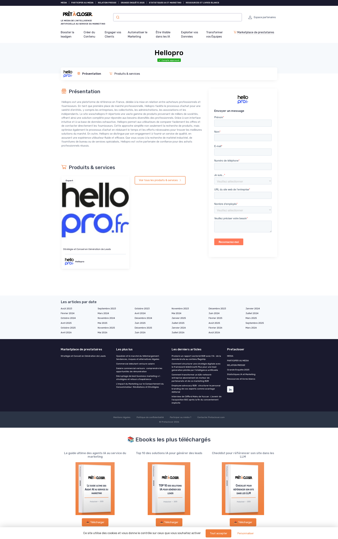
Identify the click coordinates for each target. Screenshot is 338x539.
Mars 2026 (251, 327)
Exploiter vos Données (189, 34)
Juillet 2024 (252, 313)
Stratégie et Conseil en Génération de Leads (87, 249)
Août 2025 (214, 323)
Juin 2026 (140, 332)
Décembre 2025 (143, 327)
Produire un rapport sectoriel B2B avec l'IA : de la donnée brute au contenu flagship (196, 357)
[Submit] (117, 17)
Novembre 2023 (180, 308)
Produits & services (127, 73)
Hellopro (79, 261)
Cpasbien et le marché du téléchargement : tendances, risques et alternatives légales (138, 357)
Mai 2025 (102, 323)
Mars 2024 (103, 313)
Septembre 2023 (107, 308)
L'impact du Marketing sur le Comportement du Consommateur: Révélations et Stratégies (140, 385)
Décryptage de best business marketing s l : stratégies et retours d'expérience (138, 377)
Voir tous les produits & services (159, 180)
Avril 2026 (66, 332)
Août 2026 (214, 332)
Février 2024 (67, 313)
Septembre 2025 (255, 323)
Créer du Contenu (89, 34)
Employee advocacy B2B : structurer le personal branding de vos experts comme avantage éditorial (196, 388)
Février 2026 (215, 327)
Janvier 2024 (253, 308)
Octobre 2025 (68, 327)
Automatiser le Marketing (137, 34)
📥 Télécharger (95, 522)
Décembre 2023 (217, 308)
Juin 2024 (214, 313)
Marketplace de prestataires (255, 32)
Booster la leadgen (67, 34)
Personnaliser (245, 533)
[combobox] (177, 17)
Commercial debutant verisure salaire (135, 364)
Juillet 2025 (178, 323)
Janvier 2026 (179, 327)
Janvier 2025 (179, 318)
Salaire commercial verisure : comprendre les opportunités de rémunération (139, 370)
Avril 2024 (140, 313)
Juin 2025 (140, 323)
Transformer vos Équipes (214, 34)
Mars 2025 (251, 318)
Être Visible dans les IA (163, 34)
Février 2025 (215, 318)
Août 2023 (66, 308)
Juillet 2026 (178, 332)
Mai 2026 (102, 332)
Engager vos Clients (113, 34)
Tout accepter (218, 533)
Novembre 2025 (106, 327)
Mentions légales (121, 417)
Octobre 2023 (142, 308)
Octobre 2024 (68, 318)
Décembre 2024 (143, 318)
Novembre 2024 (106, 318)
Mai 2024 (176, 313)
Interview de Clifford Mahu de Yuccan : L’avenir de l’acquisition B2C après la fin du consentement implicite (196, 399)
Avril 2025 (66, 323)
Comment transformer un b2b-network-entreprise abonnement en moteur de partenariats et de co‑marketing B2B (192, 377)
